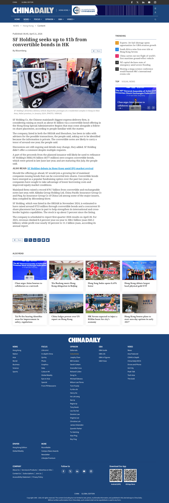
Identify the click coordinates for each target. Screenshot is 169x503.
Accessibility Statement (21, 477)
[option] (135, 99)
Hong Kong (28, 25)
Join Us (38, 473)
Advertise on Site (45, 470)
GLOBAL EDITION (27, 2)
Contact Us (17, 473)
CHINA (15, 2)
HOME (17, 19)
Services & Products (29, 470)
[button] (118, 108)
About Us (16, 470)
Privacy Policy (37, 477)
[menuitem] (63, 10)
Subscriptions (28, 473)
